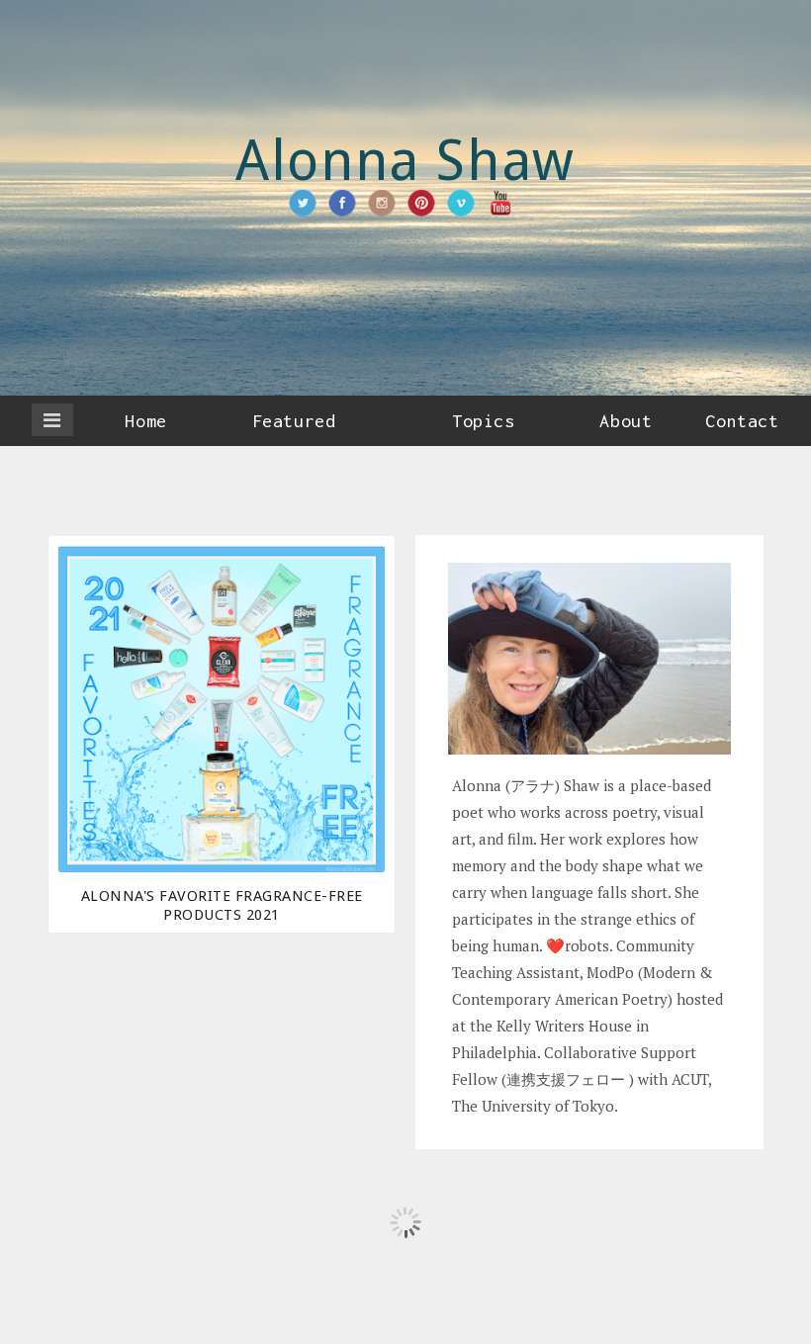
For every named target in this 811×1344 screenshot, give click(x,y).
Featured (294, 420)
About (625, 420)
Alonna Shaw (405, 161)
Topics (483, 420)
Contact (741, 420)
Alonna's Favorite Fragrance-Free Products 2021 (222, 905)
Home (145, 420)
